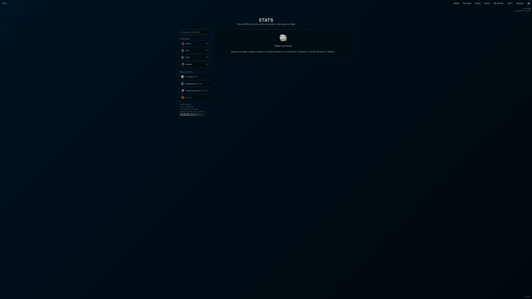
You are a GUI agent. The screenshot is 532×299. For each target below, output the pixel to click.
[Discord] (529, 3)
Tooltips (525, 8)
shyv (4, 3)
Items (478, 3)
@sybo (520, 3)
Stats (456, 3)
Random (467, 3)
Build (487, 3)
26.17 (510, 3)
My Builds (498, 3)
